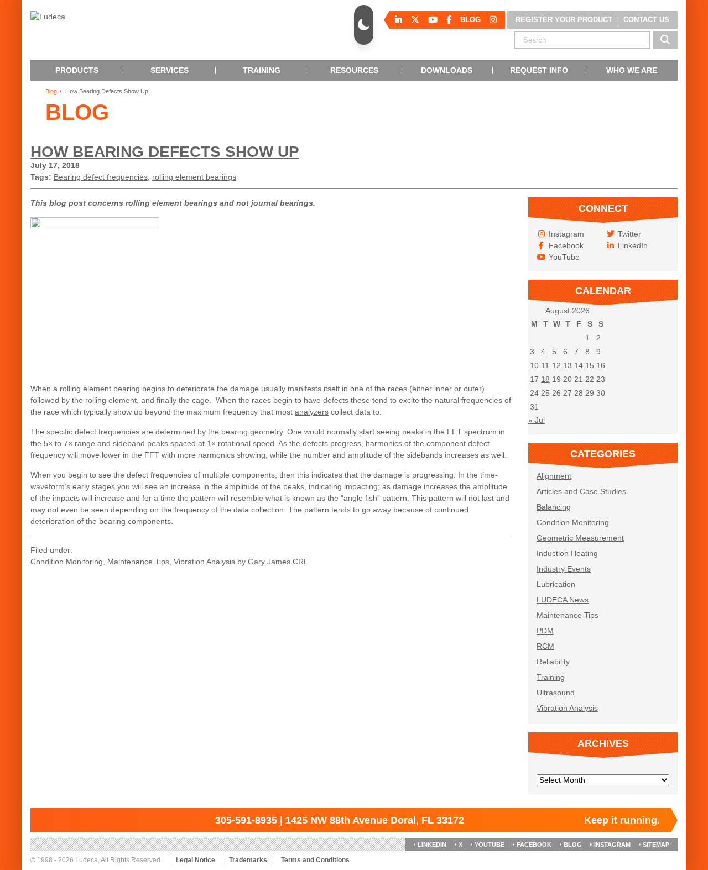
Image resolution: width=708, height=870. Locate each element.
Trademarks (248, 860)
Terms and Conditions (315, 860)
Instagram (612, 844)
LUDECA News (563, 599)
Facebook (534, 844)
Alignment (554, 475)
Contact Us (646, 19)
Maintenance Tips (138, 561)
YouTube (489, 844)
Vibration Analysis (204, 561)
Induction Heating (567, 553)
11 (545, 365)
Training (551, 677)
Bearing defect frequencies (101, 176)
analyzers (312, 411)
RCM (545, 646)
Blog (51, 91)
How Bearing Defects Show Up (164, 151)
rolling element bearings (194, 176)
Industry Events (564, 568)
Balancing (554, 506)
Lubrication (556, 584)
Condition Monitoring (66, 561)
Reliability (553, 661)
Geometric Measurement (580, 537)
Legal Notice (195, 860)
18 (545, 379)
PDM (545, 630)
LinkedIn (432, 844)
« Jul (536, 420)
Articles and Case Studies (581, 491)
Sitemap (656, 844)
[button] (363, 25)
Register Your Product (564, 19)
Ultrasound (556, 692)
